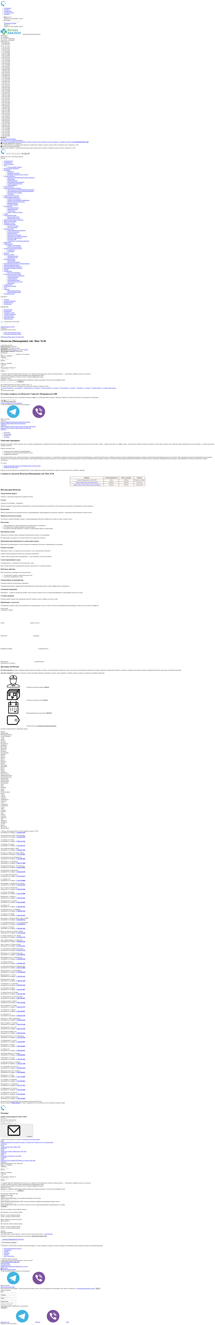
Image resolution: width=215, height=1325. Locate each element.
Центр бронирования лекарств (13, 1248)
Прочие (6, 269)
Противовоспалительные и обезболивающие (17, 263)
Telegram (37, 1322)
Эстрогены (10, 194)
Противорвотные (12, 180)
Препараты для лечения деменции (17, 236)
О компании (7, 8)
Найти (25, 153)
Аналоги (6, 299)
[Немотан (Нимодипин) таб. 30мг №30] (12, 337)
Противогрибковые (13, 207)
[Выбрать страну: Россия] (1, 137)
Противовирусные (9, 259)
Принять (98, 1288)
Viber (67, 1322)
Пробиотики (11, 179)
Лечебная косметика (10, 224)
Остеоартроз (11, 250)
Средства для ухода (12, 226)
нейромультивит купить (7, 326)
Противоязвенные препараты (15, 182)
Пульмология (8, 271)
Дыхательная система (10, 215)
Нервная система (9, 229)
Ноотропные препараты (14, 235)
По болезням (7, 304)
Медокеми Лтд (15, 349)
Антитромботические (13, 280)
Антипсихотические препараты (16, 230)
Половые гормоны (12, 204)
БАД (5, 165)
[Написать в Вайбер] (38, 417)
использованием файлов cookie (85, 1288)
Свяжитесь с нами (9, 312)
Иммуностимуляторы (10, 221)
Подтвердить (8, 23)
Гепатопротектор (9, 186)
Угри (5, 287)
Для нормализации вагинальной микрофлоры (20, 191)
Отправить (20, 381)
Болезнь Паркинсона (13, 232)
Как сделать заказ (9, 317)
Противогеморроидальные (11, 265)
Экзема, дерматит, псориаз (15, 212)
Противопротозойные (13, 262)
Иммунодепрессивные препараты (13, 220)
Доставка (6, 9)
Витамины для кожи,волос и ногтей (17, 174)
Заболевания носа (12, 257)
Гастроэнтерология (9, 176)
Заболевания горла (12, 256)
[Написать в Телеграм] (13, 417)
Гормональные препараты (11, 197)
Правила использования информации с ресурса (14, 1266)
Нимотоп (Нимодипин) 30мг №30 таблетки (87, 482)
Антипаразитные (9, 164)
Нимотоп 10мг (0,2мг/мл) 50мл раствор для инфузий (86, 484)
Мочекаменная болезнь (14, 290)
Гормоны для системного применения (18, 200)
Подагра (6, 253)
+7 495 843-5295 (47, 1234)
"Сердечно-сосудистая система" (31, 1139)
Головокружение (12, 233)
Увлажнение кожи (12, 209)
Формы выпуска (8, 302)
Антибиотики (8, 162)
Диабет (6, 214)
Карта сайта (4, 1268)
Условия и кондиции (10, 314)
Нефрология (7, 242)
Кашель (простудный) (13, 218)
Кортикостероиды (12, 203)
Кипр (25, 349)
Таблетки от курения (10, 286)
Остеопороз (10, 251)
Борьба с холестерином (14, 245)
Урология (6, 289)
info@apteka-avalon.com (12, 1262)
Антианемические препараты (15, 275)
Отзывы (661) (8, 11)
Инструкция (7, 434)
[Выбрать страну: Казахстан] (5, 137)
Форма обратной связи (9, 1269)
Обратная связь (8, 318)
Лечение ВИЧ (11, 260)
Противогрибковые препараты (13, 266)
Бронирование (8, 309)
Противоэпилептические (14, 238)
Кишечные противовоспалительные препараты (21, 177)
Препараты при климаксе (14, 192)
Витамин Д (10, 171)
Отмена (14, 23)
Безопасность (8, 311)
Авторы (6, 1254)
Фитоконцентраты (9, 293)
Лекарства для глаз (9, 223)
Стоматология (8, 284)
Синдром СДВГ (11, 239)
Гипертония (10, 283)
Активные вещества (10, 301)
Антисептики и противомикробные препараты (20, 189)
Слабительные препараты (14, 183)
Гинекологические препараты (12, 188)
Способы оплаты (9, 12)
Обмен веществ (8, 244)
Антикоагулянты (12, 278)
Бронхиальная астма (13, 217)
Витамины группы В (13, 173)
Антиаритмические (13, 277)
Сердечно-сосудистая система (12, 274)
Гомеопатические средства (11, 195)
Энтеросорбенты (12, 185)
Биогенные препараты (13, 272)
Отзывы (6, 1251)
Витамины (7, 170)
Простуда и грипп (9, 254)
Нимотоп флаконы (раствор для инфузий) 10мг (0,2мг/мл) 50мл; (22, 466)
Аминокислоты (8, 161)
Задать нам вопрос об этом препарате (11, 403)
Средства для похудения (14, 247)
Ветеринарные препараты (11, 168)
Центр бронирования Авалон (12, 332)
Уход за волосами (12, 227)
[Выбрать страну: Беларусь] (3, 137)
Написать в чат (5, 1322)
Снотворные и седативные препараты (18, 241)
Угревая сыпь (11, 210)
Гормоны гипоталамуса (14, 198)
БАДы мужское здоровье (14, 167)
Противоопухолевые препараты (13, 268)
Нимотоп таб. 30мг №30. (11, 467)
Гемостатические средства (14, 281)
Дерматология (8, 206)
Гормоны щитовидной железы (16, 201)
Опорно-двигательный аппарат (13, 248)
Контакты (7, 14)
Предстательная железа (14, 292)
